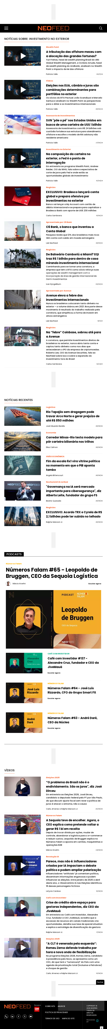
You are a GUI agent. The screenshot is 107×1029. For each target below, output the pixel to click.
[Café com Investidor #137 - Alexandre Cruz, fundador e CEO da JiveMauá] (24, 663)
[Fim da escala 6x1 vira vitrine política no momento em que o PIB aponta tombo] (22, 465)
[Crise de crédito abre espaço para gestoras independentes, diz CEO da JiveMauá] (22, 906)
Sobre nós (50, 1006)
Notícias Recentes (18, 400)
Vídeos (9, 770)
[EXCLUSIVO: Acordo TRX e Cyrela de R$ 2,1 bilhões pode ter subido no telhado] (22, 516)
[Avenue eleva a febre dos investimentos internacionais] (22, 299)
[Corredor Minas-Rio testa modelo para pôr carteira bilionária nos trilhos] (22, 441)
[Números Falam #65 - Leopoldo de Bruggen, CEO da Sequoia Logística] (53, 619)
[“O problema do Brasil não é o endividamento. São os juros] (22, 786)
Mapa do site (68, 1018)
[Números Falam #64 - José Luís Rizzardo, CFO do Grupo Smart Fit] (24, 693)
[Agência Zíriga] (97, 1020)
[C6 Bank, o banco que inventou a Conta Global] (22, 231)
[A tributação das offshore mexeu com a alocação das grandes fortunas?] (22, 56)
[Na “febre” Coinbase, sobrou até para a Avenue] (22, 336)
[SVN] (22, 124)
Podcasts (14, 554)
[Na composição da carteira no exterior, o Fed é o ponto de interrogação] (22, 158)
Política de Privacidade (56, 1012)
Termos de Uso (52, 1018)
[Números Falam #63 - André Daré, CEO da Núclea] (24, 722)
